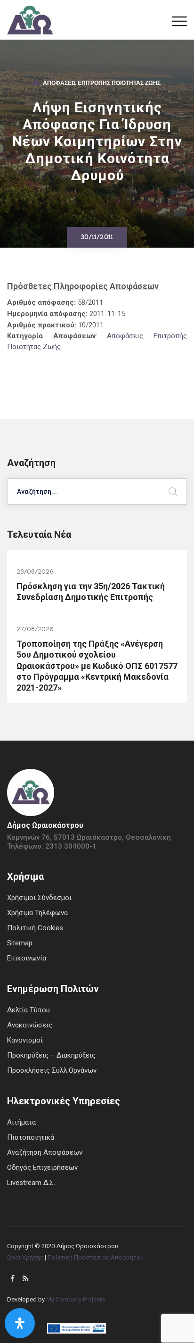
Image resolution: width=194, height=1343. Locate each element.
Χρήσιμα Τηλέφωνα (37, 913)
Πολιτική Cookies (35, 928)
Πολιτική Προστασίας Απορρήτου (96, 1257)
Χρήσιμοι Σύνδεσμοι (39, 897)
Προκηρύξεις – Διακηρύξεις (51, 1055)
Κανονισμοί (25, 1040)
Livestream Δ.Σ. (31, 1182)
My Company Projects (75, 1299)
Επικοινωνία (26, 958)
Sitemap (19, 943)
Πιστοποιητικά (30, 1137)
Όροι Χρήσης (25, 1257)
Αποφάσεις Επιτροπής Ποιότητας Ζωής (102, 84)
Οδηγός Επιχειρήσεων (42, 1167)
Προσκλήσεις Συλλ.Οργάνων (52, 1070)
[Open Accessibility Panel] (20, 1323)
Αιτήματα (21, 1122)
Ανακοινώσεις (29, 1025)
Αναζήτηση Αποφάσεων (44, 1152)
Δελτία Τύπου (28, 1010)
